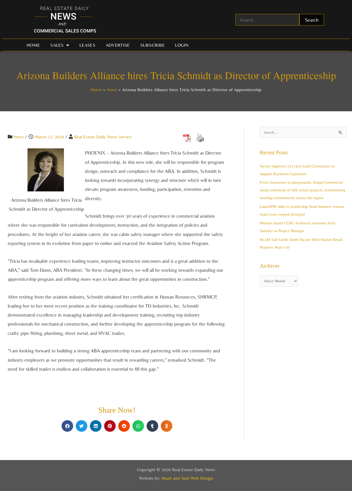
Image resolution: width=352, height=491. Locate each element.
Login (182, 45)
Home (33, 45)
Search (312, 20)
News (19, 136)
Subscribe (152, 45)
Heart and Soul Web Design (187, 478)
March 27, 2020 (49, 136)
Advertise (118, 45)
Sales (57, 45)
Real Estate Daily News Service (102, 136)
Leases (87, 45)
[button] (67, 426)
